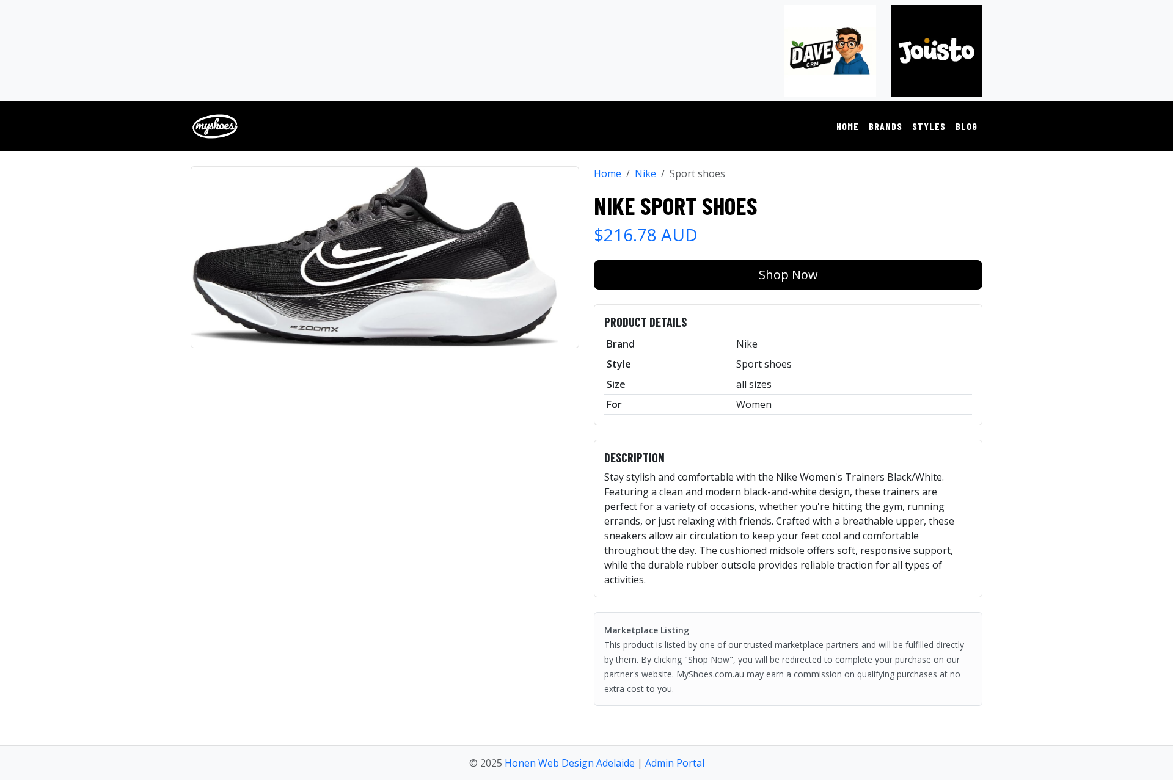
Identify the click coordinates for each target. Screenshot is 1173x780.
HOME (847, 126)
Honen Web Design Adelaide (570, 763)
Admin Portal (674, 763)
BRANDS (885, 126)
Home (607, 173)
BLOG (967, 126)
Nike (645, 173)
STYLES (929, 126)
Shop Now (788, 274)
